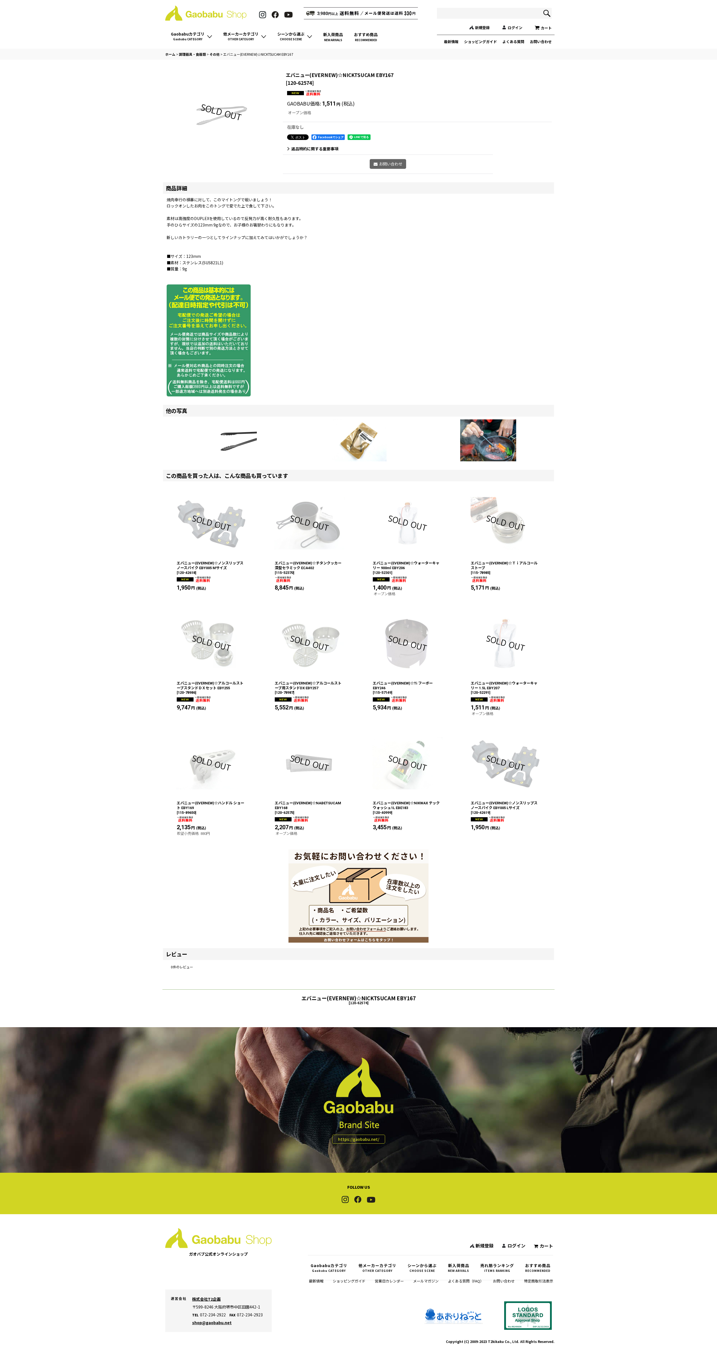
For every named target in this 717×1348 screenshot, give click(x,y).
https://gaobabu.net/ (358, 1139)
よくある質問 (513, 41)
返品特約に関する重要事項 (314, 148)
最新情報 (451, 41)
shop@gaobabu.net (212, 1322)
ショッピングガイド (480, 41)
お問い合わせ (541, 41)
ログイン (515, 27)
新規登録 (482, 27)
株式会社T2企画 (206, 1299)
